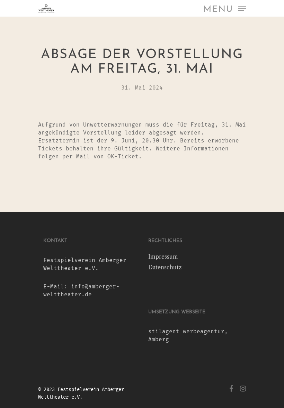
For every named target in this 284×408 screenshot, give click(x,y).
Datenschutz (164, 267)
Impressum (163, 256)
